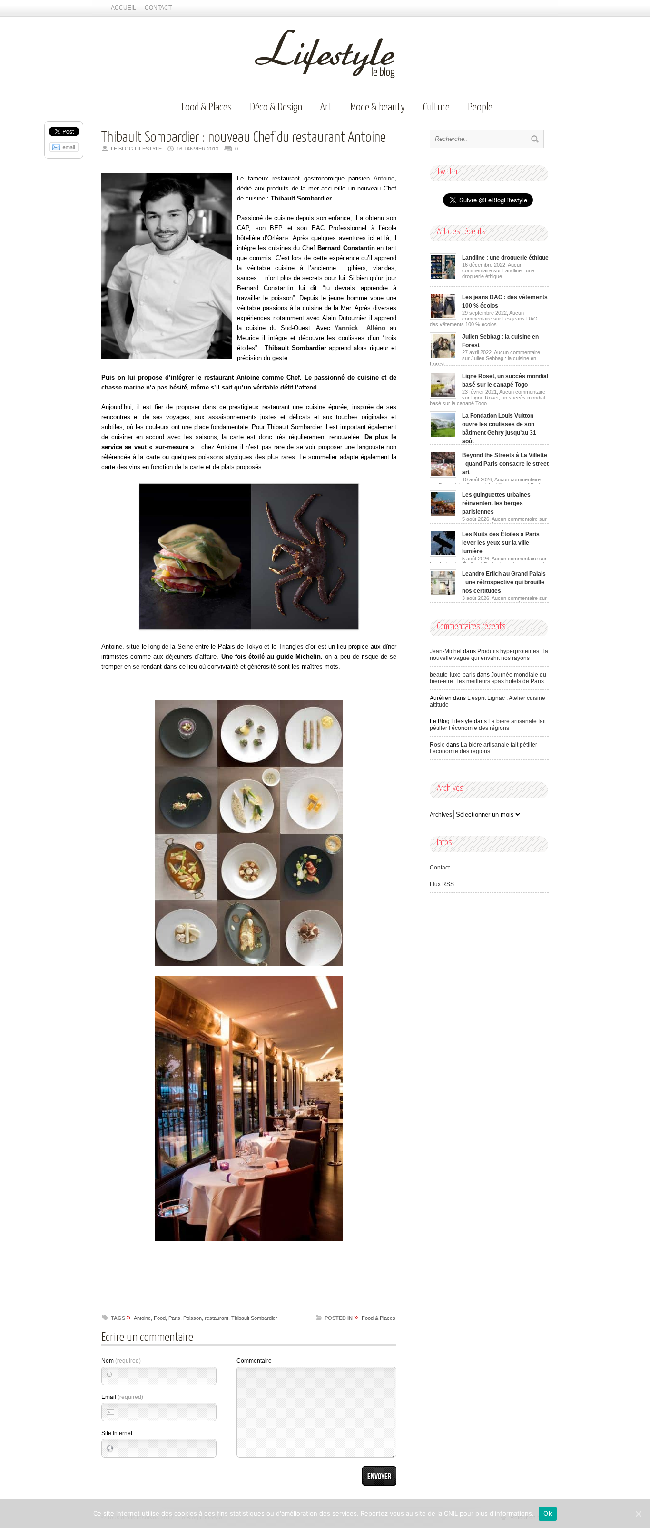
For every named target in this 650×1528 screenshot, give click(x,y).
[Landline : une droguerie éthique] (443, 278)
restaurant (216, 1318)
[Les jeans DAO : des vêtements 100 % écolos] (443, 317)
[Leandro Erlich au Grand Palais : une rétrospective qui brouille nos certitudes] (443, 594)
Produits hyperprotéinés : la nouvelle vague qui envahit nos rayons (489, 654)
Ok (547, 1513)
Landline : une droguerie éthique (505, 257)
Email (122, 1397)
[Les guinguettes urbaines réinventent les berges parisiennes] (443, 515)
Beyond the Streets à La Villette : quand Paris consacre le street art (505, 464)
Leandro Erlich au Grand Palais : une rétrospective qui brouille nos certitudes (504, 582)
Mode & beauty (377, 107)
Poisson (192, 1318)
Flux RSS (442, 884)
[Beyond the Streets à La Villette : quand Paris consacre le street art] (443, 475)
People (480, 107)
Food (160, 1318)
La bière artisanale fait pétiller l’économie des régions (488, 724)
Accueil (123, 7)
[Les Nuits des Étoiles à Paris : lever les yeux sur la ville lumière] (443, 554)
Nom (121, 1361)
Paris (174, 1318)
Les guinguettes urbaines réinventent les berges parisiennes (496, 503)
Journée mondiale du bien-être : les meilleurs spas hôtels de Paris (488, 678)
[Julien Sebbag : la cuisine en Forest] (443, 357)
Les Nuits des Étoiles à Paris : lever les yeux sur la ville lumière (502, 543)
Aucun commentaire (498, 270)
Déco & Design (276, 107)
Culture (436, 107)
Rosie (437, 744)
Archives (441, 814)
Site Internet (116, 1433)
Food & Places (206, 107)
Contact (158, 7)
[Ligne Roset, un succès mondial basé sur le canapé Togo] (443, 396)
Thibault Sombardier (254, 1318)
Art (326, 107)
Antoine (382, 178)
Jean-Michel (446, 651)
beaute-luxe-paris (452, 674)
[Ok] (638, 1513)
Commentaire (254, 1361)
